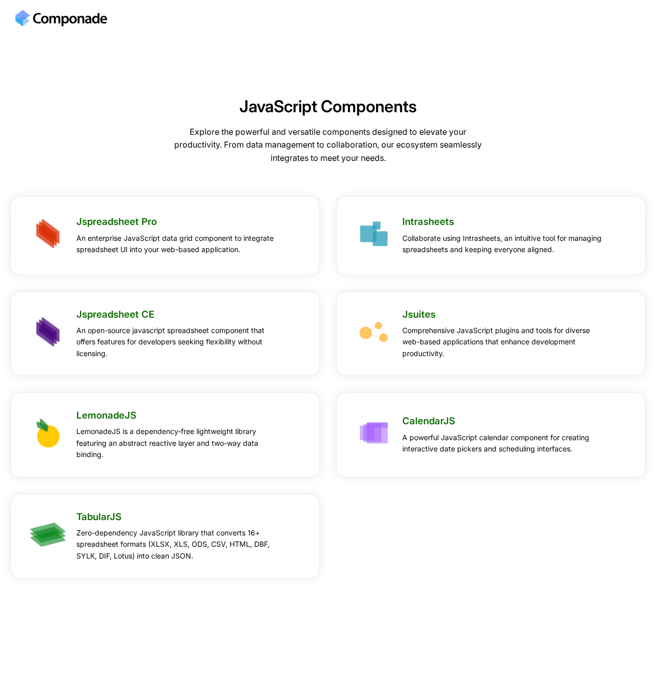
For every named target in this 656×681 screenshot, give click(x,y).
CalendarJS (428, 421)
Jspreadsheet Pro (116, 222)
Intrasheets (428, 222)
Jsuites (419, 314)
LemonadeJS (106, 415)
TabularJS (98, 517)
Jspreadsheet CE (115, 314)
